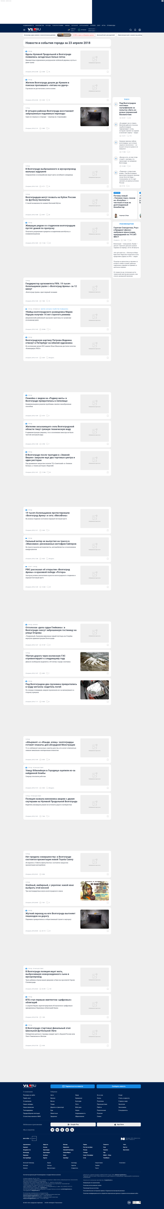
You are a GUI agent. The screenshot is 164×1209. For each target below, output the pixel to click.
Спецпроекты (123, 1110)
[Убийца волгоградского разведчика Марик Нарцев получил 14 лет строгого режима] (94, 317)
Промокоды (111, 25)
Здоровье (53, 1116)
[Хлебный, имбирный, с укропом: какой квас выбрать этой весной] (94, 890)
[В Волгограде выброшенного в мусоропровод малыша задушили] (94, 174)
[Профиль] (139, 30)
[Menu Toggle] (24, 30)
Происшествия (102, 1104)
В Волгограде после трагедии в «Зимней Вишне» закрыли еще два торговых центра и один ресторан (50, 458)
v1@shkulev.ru (43, 1187)
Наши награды (28, 1104)
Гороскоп (74, 25)
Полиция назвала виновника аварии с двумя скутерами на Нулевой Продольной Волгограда (51, 800)
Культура (78, 1101)
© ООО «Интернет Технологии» (53, 1202)
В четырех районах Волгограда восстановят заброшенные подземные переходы (50, 112)
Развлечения (101, 1110)
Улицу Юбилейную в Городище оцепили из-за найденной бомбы (50, 771)
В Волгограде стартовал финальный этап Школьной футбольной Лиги (48, 1029)
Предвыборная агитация (31, 1113)
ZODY (98, 25)
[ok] (62, 1130)
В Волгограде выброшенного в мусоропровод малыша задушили (51, 170)
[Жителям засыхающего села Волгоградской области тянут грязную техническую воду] (94, 432)
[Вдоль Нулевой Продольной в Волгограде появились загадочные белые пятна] (94, 59)
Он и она (100, 1095)
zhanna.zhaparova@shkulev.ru (31, 1195)
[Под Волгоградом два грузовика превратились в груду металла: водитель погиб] (94, 689)
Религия (99, 1113)
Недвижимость (28, 25)
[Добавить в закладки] (108, 72)
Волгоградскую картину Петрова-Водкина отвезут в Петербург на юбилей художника (49, 341)
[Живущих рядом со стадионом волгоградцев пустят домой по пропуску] (94, 231)
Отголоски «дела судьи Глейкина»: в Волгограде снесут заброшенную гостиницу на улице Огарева (51, 630)
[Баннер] (64, 35)
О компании (27, 1101)
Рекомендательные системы (91, 1188)
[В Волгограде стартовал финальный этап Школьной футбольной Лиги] (94, 1033)
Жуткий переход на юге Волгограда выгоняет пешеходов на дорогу (50, 914)
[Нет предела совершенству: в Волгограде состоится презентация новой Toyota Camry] (94, 862)
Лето (77, 1104)
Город (52, 1104)
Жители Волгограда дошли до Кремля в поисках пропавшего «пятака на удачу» (47, 84)
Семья (99, 1116)
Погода (48, 25)
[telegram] (52, 1130)
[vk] (57, 1130)
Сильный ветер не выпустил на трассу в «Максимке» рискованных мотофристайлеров (51, 542)
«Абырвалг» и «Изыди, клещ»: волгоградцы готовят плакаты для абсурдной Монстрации (50, 743)
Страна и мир (122, 1101)
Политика (100, 1101)
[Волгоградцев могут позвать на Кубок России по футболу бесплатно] (94, 202)
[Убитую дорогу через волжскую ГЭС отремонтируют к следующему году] (94, 661)
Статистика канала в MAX (32, 1116)
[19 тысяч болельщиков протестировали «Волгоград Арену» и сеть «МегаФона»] (94, 518)
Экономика (122, 1107)
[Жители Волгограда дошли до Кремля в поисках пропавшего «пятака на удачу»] (94, 88)
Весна (52, 1101)
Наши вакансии (28, 1107)
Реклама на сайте (29, 1095)
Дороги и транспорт (57, 1107)
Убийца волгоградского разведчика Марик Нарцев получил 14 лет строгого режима (49, 313)
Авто (52, 1095)
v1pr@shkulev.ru (108, 1180)
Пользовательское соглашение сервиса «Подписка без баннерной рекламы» (104, 1190)
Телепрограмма (57, 25)
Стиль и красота (123, 1098)
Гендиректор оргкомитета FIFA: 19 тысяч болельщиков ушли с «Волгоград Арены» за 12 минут (51, 286)
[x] (72, 1130)
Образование (79, 1116)
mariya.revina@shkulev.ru (29, 1198)
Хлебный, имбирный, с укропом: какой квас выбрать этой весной (50, 886)
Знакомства (39, 25)
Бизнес (52, 1098)
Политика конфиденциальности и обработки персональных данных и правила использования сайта (110, 1193)
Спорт (120, 1095)
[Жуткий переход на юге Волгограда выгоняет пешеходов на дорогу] (94, 919)
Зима (77, 1095)
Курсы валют (84, 25)
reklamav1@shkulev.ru (120, 1174)
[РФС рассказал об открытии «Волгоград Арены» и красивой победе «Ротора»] (94, 575)
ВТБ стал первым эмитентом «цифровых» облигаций (49, 1001)
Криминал (78, 1098)
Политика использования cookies (92, 1185)
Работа (99, 1107)
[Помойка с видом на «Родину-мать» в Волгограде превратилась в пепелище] (94, 403)
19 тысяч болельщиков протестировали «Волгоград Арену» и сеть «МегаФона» (48, 514)
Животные (54, 1113)
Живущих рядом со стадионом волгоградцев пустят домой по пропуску (50, 227)
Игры (103, 25)
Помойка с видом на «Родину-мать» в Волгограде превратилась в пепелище (46, 399)
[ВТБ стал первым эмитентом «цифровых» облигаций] (94, 1005)
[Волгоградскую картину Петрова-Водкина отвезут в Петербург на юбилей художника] (94, 345)
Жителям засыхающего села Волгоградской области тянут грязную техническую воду (50, 428)
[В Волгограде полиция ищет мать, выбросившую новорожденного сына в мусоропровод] (94, 977)
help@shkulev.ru (35, 1190)
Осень (99, 1098)
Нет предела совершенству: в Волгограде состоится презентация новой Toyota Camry (49, 858)
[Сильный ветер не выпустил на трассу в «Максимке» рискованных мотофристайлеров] (94, 546)
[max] (67, 1130)
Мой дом (78, 1107)
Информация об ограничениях (91, 1182)
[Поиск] (130, 30)
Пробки (93, 25)
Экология (121, 1104)
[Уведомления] (135, 30)
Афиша (67, 25)
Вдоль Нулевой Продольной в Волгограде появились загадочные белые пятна (48, 55)
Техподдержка (28, 1110)
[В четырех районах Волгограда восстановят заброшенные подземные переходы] (94, 116)
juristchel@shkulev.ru (66, 1189)
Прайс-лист (27, 1098)
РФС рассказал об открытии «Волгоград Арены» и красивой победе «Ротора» (48, 571)
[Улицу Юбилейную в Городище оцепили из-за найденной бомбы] (94, 776)
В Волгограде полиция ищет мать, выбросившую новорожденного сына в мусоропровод (47, 974)
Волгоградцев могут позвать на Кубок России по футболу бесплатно (51, 198)
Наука (77, 1110)
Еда (51, 1110)
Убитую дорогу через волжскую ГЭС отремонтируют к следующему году (45, 657)
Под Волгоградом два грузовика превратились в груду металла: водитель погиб (51, 685)
